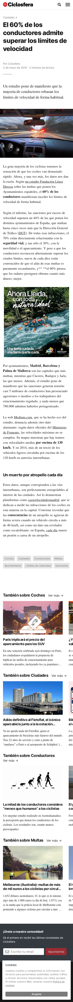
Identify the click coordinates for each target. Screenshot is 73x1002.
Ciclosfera (14, 63)
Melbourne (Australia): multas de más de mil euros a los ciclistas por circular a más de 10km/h (32, 889)
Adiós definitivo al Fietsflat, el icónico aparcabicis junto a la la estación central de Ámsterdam (31, 724)
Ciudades (9, 17)
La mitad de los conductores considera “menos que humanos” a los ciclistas (33, 806)
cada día (51, 530)
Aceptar (37, 994)
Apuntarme (56, 951)
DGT (22, 233)
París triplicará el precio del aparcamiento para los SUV (24, 642)
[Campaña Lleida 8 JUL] (36, 322)
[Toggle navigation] (68, 4)
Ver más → (55, 595)
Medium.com (23, 417)
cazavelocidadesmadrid (43, 499)
